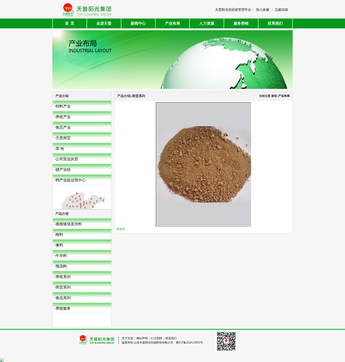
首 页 (69, 23)
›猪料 (58, 235)
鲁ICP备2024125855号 (189, 342)
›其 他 (59, 149)
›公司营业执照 (66, 159)
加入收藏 (262, 9)
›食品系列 (62, 298)
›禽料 (58, 245)
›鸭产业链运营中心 (70, 180)
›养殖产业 (62, 117)
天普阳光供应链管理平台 (233, 9)
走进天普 (103, 23)
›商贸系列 (62, 287)
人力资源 (206, 23)
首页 (274, 96)
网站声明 (142, 338)
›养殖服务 (62, 308)
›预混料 (60, 266)
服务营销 (241, 23)
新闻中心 (138, 23)
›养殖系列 (62, 277)
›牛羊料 (60, 256)
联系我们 (275, 23)
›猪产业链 (62, 170)
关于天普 (127, 338)
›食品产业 (62, 127)
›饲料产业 (62, 106)
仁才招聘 (156, 338)
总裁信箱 (281, 9)
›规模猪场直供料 (68, 224)
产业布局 (172, 23)
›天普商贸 (62, 138)
